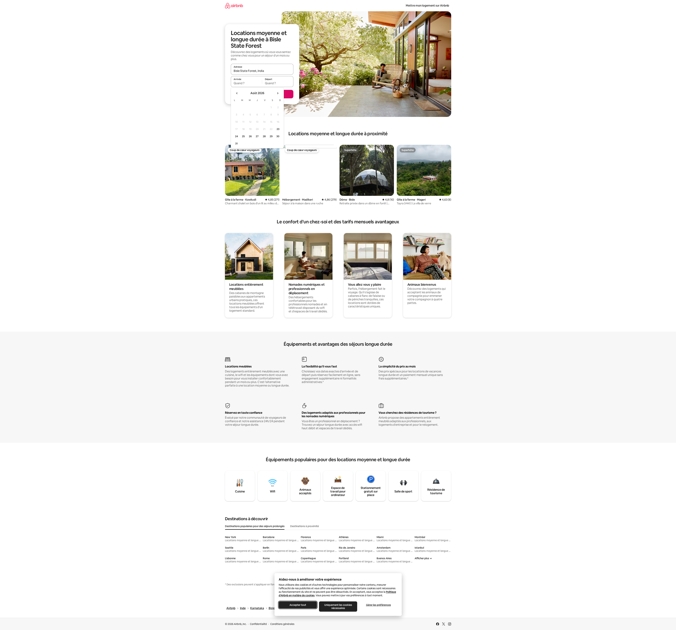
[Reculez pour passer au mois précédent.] (237, 93)
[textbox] (246, 83)
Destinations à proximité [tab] (304, 526)
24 (236, 136)
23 (278, 129)
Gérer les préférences (378, 605)
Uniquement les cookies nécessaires (338, 606)
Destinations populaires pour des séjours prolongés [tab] (255, 526)
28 (264, 136)
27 (257, 136)
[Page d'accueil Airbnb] (234, 5)
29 (271, 136)
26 (250, 136)
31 (236, 143)
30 (277, 136)
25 (243, 136)
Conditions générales (282, 624)
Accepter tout (297, 605)
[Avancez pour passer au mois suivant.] (278, 93)
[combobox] (262, 71)
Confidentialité (258, 624)
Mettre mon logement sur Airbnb (427, 5)
